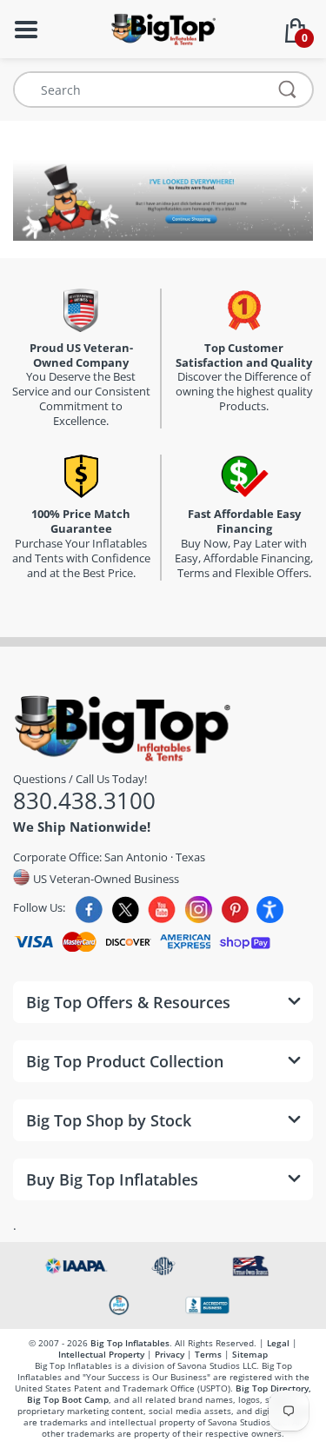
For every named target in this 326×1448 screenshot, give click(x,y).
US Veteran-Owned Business (104, 879)
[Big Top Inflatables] (163, 27)
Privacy (169, 1354)
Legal (278, 1343)
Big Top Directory (272, 1388)
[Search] (288, 89)
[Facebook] (89, 909)
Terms (208, 1354)
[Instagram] (198, 909)
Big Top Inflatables (130, 1343)
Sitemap (250, 1354)
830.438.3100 (84, 800)
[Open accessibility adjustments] (269, 909)
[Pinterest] (235, 909)
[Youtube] (162, 909)
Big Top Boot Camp (68, 1399)
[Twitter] (125, 909)
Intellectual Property (101, 1354)
